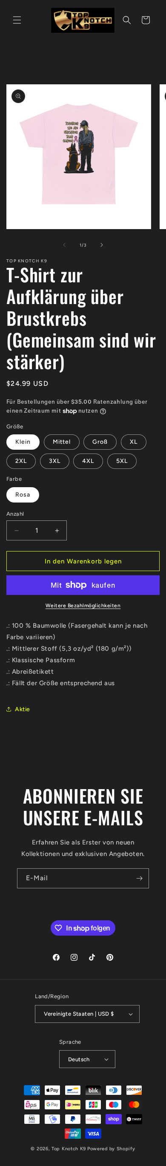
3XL (54, 461)
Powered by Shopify (111, 1149)
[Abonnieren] (139, 878)
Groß (100, 441)
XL (133, 441)
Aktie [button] (22, 709)
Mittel (62, 441)
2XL (21, 461)
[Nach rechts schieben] (101, 244)
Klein (23, 441)
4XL (88, 461)
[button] (17, 20)
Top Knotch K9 (69, 1149)
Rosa (22, 494)
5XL (122, 461)
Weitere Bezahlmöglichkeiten (83, 606)
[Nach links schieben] (64, 244)
